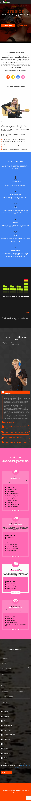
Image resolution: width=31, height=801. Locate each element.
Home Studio (7, 730)
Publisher (6, 758)
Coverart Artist (8, 753)
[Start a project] (8, 77)
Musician (6, 716)
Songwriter (7, 739)
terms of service (25, 765)
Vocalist (6, 711)
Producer (6, 721)
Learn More (23, 25)
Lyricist (6, 748)
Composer (7, 744)
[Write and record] (13, 77)
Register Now (6, 773)
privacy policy (17, 767)
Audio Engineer (8, 725)
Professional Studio (9, 735)
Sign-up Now (15, 510)
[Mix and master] (18, 77)
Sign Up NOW (8, 25)
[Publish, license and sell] (23, 77)
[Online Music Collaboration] (5, 1)
